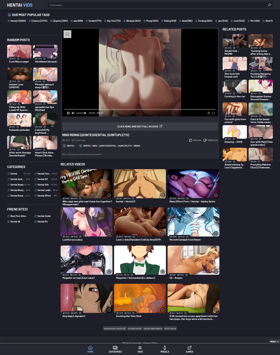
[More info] (109, 195)
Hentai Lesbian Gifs (47, 190)
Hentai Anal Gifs (20, 179)
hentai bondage (20, 195)
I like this (197, 140)
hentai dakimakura (153, 328)
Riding (137, 146)
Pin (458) (255, 20)
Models (165, 351)
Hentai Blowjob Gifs (20, 190)
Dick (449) (271, 20)
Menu (273, 341)
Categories (115, 351)
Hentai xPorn (47, 195)
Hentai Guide (44, 216)
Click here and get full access (137, 126)
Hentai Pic (43, 221)
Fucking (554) (205, 20)
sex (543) (223, 20)
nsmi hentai (170, 328)
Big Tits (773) (114, 20)
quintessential (107, 146)
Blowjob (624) (133, 20)
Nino (95, 146)
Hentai (20, 5)
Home (90, 351)
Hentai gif (47, 179)
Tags (140, 351)
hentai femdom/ (47, 173)
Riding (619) (170, 20)
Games (189, 351)
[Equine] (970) (60, 20)
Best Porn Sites (18, 216)
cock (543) (239, 20)
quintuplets (125, 146)
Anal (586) (187, 20)
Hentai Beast (20, 184)
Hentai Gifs (47, 184)
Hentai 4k (15, 221)
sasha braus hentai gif (115, 328)
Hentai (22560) (18, 20)
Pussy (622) (152, 20)
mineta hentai (135, 328)
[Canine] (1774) (39, 20)
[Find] (269, 4)
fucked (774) (95, 20)
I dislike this (212, 140)
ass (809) (78, 20)
